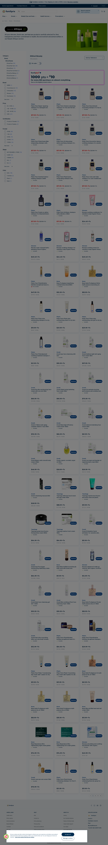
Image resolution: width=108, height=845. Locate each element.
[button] (6, 836)
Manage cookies (68, 838)
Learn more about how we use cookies (24, 837)
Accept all (68, 834)
